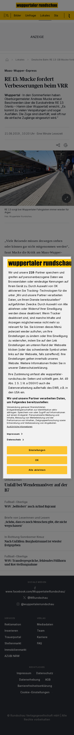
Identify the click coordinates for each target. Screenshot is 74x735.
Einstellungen (37, 449)
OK (37, 460)
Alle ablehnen (37, 470)
